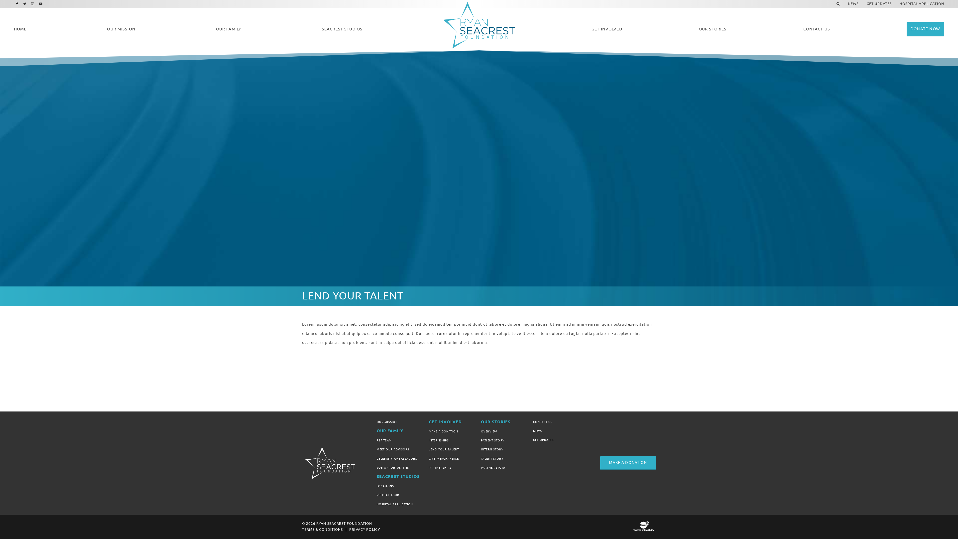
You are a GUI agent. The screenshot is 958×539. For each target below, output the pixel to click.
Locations (385, 486)
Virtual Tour (388, 495)
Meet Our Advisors (393, 449)
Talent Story (492, 458)
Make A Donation (443, 431)
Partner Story (493, 467)
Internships (439, 440)
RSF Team (384, 440)
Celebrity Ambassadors (397, 458)
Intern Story (492, 449)
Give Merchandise (444, 458)
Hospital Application (395, 504)
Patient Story (492, 440)
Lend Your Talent (444, 449)
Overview (489, 431)
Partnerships (440, 467)
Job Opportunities (393, 467)
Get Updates (543, 440)
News (537, 431)
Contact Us (542, 422)
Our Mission (387, 422)
